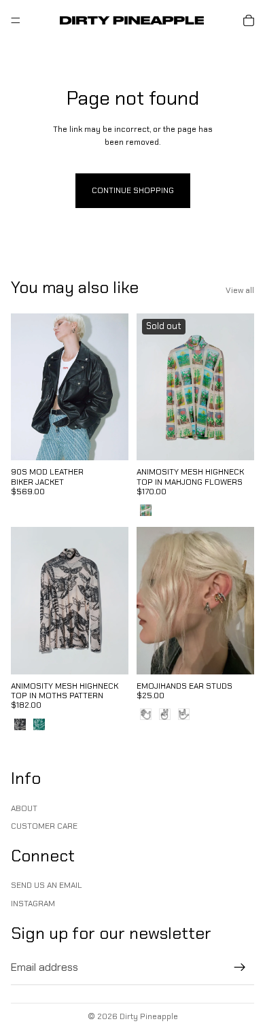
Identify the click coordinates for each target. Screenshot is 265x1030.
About (24, 808)
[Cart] (249, 20)
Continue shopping (133, 190)
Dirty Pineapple (149, 1016)
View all (240, 290)
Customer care (44, 826)
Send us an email (46, 885)
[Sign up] (240, 968)
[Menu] (15, 20)
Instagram (33, 903)
